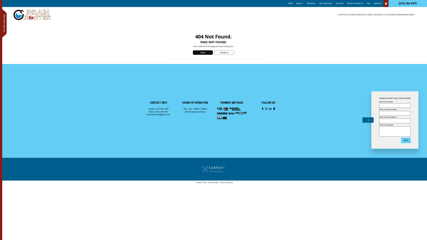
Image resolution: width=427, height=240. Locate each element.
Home (290, 3)
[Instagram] (266, 108)
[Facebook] (262, 108)
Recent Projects (355, 3)
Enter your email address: (388, 117)
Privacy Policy (201, 182)
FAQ (368, 3)
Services (311, 3)
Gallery (340, 3)
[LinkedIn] (270, 108)
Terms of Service (226, 182)
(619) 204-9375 (408, 3)
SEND (406, 140)
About (299, 3)
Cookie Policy (213, 182)
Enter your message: (386, 125)
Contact (377, 3)
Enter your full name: (386, 102)
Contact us (224, 52)
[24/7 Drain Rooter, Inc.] (32, 15)
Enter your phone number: (388, 109)
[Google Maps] (274, 108)
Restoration (325, 3)
